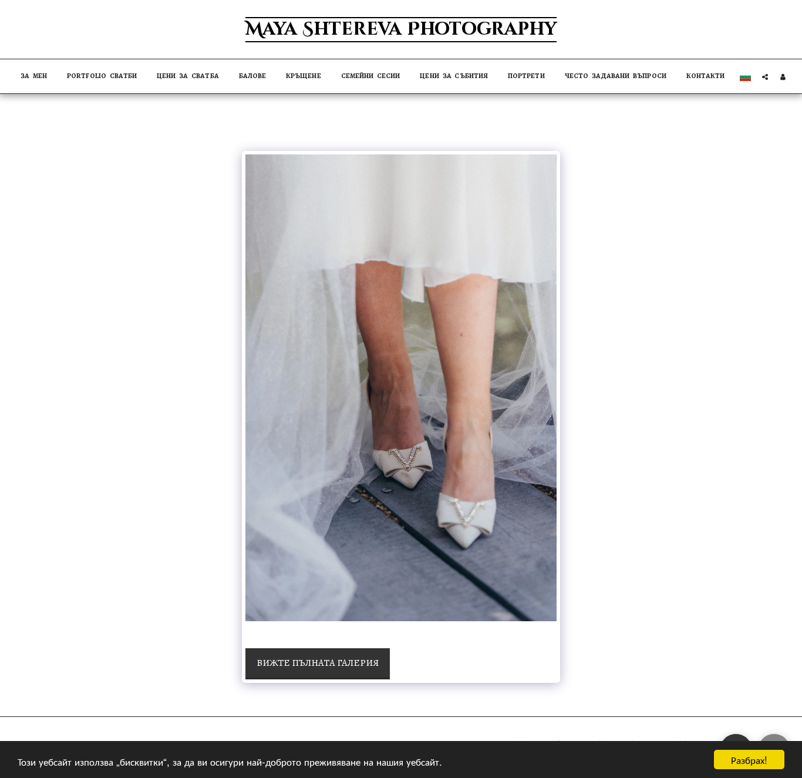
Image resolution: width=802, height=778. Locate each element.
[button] (765, 76)
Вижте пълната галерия (318, 662)
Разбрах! (749, 759)
